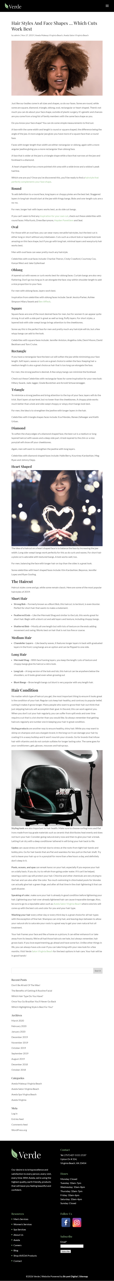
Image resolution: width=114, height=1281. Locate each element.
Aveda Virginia (18, 1099)
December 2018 (19, 1064)
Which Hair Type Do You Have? (27, 996)
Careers (18, 1245)
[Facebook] (66, 1222)
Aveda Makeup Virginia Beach (49, 35)
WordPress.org (19, 1130)
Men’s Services (21, 1219)
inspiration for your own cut (53, 216)
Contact (18, 1260)
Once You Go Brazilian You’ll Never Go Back (33, 1001)
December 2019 (19, 1037)
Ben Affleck (44, 301)
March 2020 (17, 1020)
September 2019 (19, 1053)
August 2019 (18, 1058)
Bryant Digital (70, 1276)
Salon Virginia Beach (42, 951)
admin (17, 35)
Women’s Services (23, 1224)
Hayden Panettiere (64, 220)
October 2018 (18, 1069)
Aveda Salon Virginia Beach (76, 35)
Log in (14, 1113)
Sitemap (83, 1276)
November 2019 (19, 1042)
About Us (18, 1234)
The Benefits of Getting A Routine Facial (31, 990)
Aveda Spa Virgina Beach (24, 1094)
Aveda (17, 1240)
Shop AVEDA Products (25, 1255)
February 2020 (18, 1026)
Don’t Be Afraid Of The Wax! (25, 985)
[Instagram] (77, 1222)
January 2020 (18, 1031)
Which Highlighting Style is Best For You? (32, 1006)
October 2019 (18, 1047)
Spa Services (20, 1229)
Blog (16, 1250)
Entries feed (17, 1119)
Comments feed (19, 1124)
